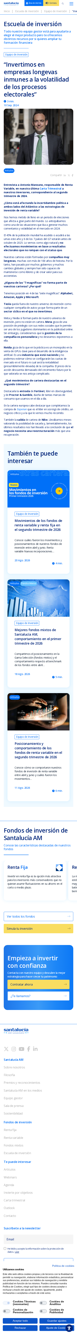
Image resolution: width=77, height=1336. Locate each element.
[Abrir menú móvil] (71, 3)
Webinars (10, 1177)
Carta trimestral (14, 1200)
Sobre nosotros (14, 1067)
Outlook (9, 1208)
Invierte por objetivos (18, 1193)
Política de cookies (63, 1265)
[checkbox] (6, 1303)
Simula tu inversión (20, 929)
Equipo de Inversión (55, 11)
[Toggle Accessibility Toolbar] (69, 1328)
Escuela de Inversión (27, 11)
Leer (17, 1251)
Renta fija (10, 1130)
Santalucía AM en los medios (23, 1090)
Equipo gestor (13, 1098)
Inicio (7, 11)
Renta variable (13, 1138)
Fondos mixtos (13, 1145)
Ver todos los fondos (21, 916)
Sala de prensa (14, 1106)
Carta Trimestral (50, 188)
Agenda (9, 1185)
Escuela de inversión (17, 1153)
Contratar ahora (21, 984)
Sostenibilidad (13, 1113)
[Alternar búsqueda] (63, 3)
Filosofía (9, 1075)
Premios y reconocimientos (22, 1083)
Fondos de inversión (18, 1122)
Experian (22, 409)
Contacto (10, 1216)
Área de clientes (35, 3)
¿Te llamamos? (20, 996)
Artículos (10, 1169)
